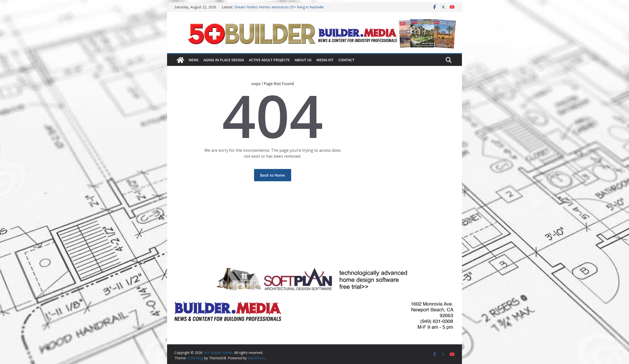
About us (303, 60)
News (194, 60)
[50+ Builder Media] (180, 60)
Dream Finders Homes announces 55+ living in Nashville (279, 7)
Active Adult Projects (269, 60)
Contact (346, 60)
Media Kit (324, 60)
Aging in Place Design (223, 60)
